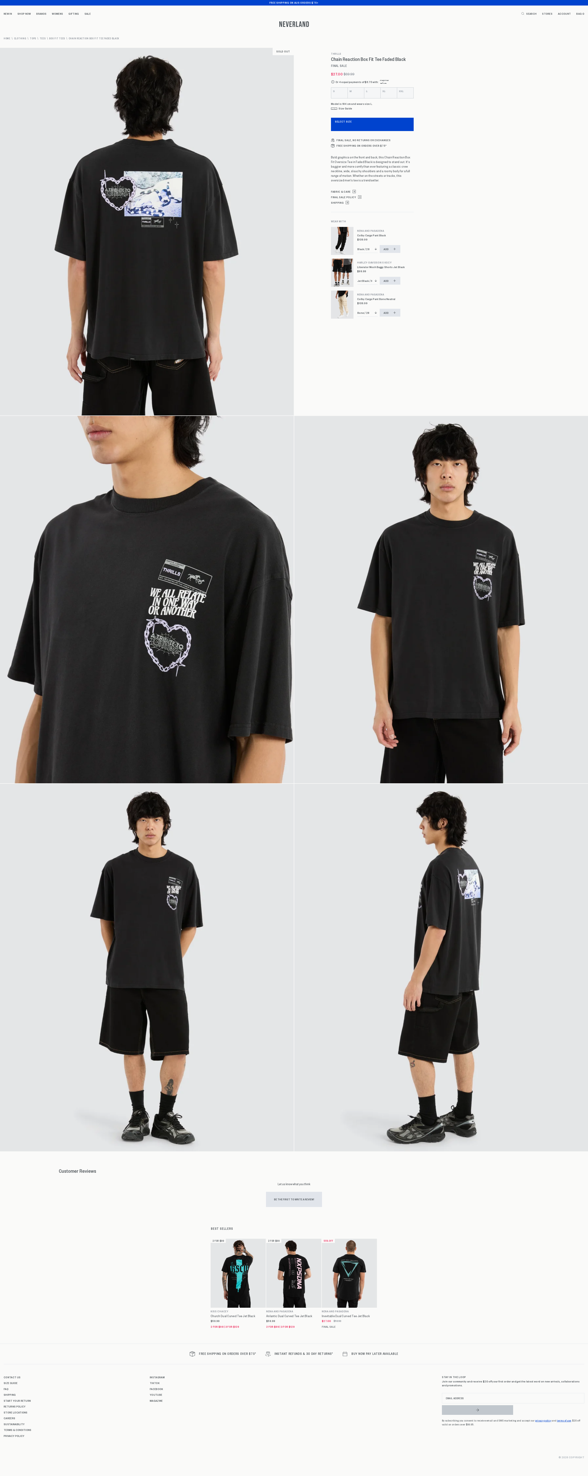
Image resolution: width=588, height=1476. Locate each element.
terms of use (564, 1420)
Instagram (157, 1377)
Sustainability (14, 1424)
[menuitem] (8, 13)
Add (386, 249)
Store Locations (16, 1412)
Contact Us (12, 1377)
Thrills (336, 53)
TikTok (155, 1383)
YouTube (156, 1394)
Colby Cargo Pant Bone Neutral (376, 299)
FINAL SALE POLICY (343, 197)
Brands (41, 13)
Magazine (156, 1400)
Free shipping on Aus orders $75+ (294, 2)
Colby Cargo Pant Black (371, 235)
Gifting (73, 13)
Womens (57, 13)
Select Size (343, 121)
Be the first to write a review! (294, 1199)
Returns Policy (14, 1406)
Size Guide (10, 1383)
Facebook (156, 1389)
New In (8, 13)
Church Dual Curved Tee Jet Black (233, 1316)
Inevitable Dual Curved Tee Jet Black (346, 1316)
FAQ (6, 1389)
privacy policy (543, 1420)
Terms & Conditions (17, 1430)
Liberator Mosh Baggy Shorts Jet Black (381, 267)
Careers (9, 1418)
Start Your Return (17, 1400)
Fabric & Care (341, 191)
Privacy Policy (14, 1436)
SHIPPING (337, 202)
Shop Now (24, 13)
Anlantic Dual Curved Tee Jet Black (289, 1316)
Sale (88, 13)
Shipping (10, 1394)
